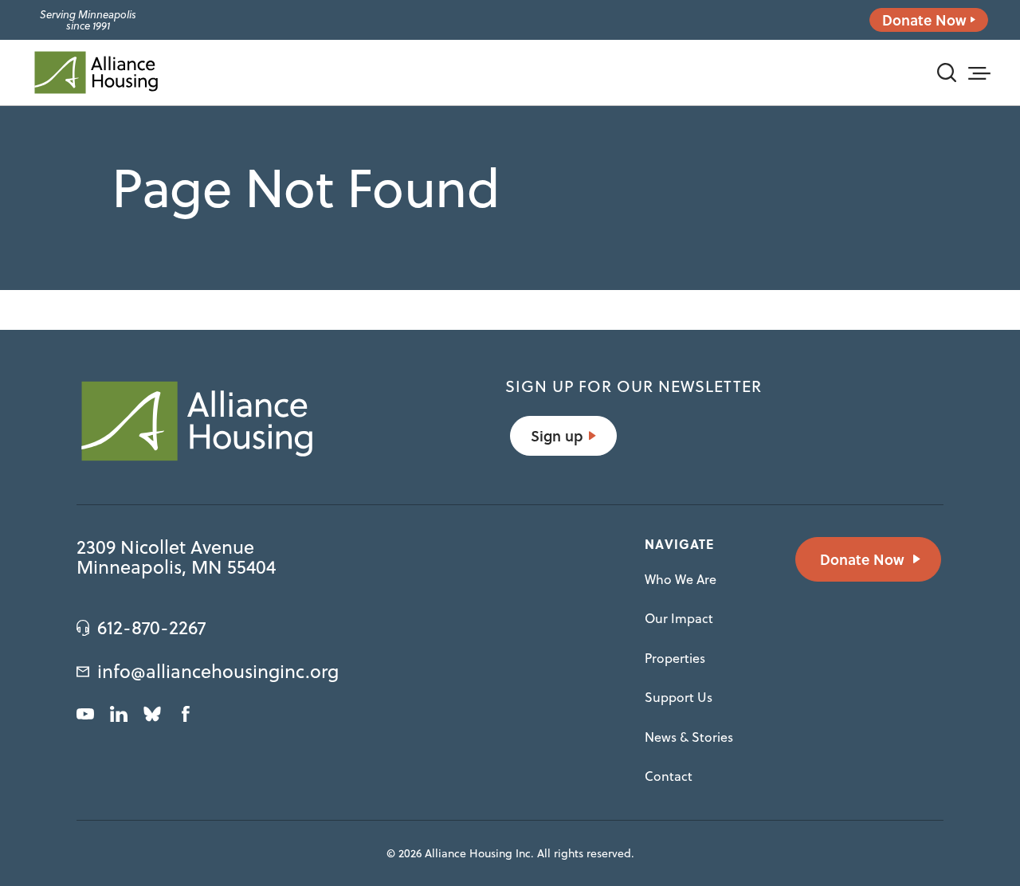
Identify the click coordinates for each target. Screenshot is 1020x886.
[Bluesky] (152, 714)
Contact (668, 776)
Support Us (678, 697)
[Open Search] (946, 72)
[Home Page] (95, 72)
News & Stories (689, 737)
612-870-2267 (151, 627)
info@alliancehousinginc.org (218, 671)
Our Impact (679, 618)
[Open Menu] (978, 71)
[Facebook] (185, 714)
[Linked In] (119, 714)
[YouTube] (85, 714)
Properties (675, 658)
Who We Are (680, 579)
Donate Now (924, 20)
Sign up (557, 435)
